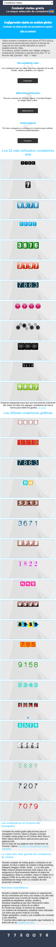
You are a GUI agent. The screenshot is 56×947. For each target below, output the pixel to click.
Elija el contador (28, 31)
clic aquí (42, 407)
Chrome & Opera (26, 846)
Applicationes (27, 111)
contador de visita (26, 922)
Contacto (28, 141)
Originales (27, 81)
